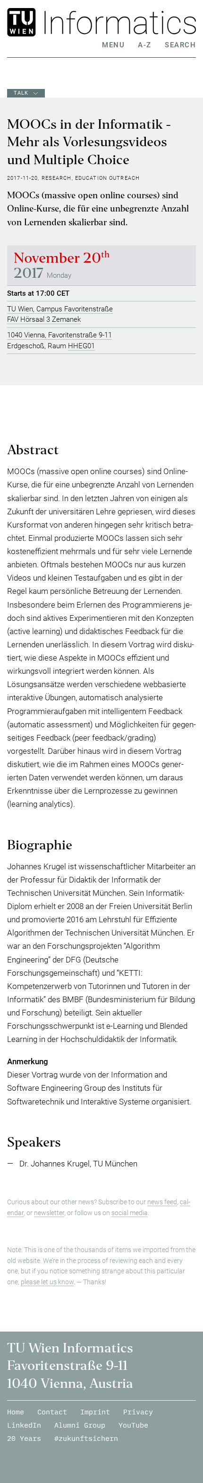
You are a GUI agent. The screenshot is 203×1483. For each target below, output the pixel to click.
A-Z (145, 45)
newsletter (49, 1213)
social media (129, 1213)
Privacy (138, 1411)
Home (15, 1411)
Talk (21, 93)
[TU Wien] (23, 22)
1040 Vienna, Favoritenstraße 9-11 (59, 335)
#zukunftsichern (86, 1438)
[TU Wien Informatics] (117, 22)
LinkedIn (24, 1425)
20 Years (24, 1438)
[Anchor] (63, 452)
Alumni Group (79, 1425)
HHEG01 (81, 346)
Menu (113, 45)
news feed (162, 1202)
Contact (52, 1411)
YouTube (133, 1425)
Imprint (95, 1411)
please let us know (47, 1282)
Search (180, 45)
